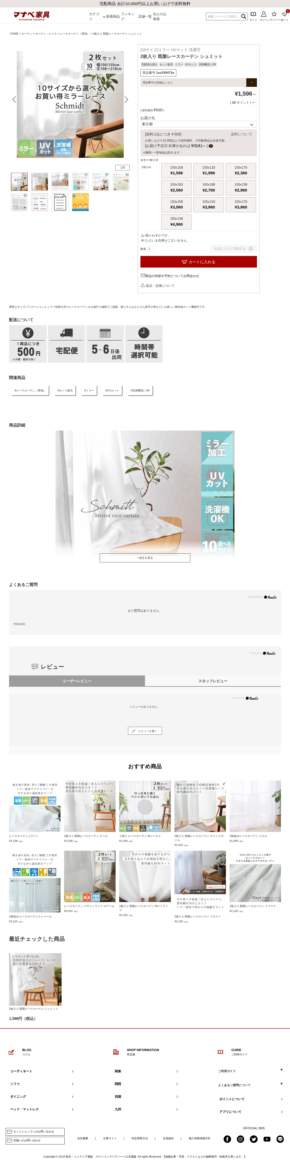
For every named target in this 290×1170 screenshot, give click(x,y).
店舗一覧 (145, 16)
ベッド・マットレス (24, 1109)
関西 (118, 1084)
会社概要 (82, 1138)
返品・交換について (160, 285)
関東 (118, 1071)
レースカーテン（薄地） (75, 33)
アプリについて (230, 1111)
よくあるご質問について (234, 1085)
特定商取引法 (140, 1138)
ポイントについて (232, 1099)
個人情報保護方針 (199, 1138)
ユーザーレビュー (77, 681)
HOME (14, 33)
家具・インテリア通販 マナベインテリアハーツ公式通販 (101, 1156)
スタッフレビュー (212, 681)
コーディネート (21, 1071)
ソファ (15, 1084)
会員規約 (168, 1138)
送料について (241, 134)
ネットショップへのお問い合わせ (33, 1131)
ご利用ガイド (227, 1071)
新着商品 (113, 16)
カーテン (26, 33)
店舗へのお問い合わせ (27, 1140)
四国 (118, 1096)
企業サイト (110, 1138)
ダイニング (18, 1096)
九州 (118, 1109)
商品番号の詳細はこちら (158, 82)
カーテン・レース (46, 33)
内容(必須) (19, 624)
